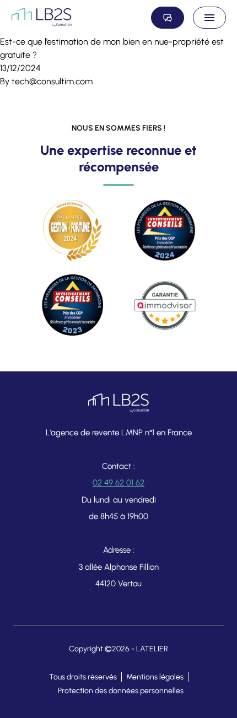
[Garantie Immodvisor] (165, 305)
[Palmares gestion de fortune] (72, 230)
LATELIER (152, 649)
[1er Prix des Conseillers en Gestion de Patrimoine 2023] (72, 305)
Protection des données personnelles (121, 690)
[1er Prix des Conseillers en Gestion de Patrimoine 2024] (165, 230)
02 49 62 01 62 (118, 483)
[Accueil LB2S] (41, 18)
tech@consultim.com (52, 81)
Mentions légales (155, 677)
